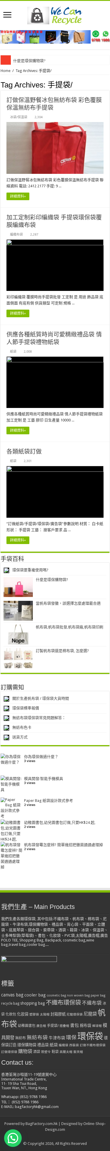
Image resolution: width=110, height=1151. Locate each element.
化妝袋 (22, 1014)
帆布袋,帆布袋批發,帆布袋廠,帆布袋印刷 (69, 627)
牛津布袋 (57, 1037)
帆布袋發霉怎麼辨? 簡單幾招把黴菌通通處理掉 (63, 845)
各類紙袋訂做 (24, 451)
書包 (74, 1025)
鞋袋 (55, 1052)
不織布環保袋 (63, 1002)
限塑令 (46, 1052)
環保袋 (90, 1036)
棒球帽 (97, 1026)
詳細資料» (18, 196)
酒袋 (36, 1052)
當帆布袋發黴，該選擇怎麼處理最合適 (68, 603)
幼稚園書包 (26, 1026)
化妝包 (11, 1014)
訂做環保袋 (9, 1052)
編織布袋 (16, 234)
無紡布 (20, 1038)
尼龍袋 (90, 1014)
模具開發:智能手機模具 (43, 778)
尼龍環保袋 (75, 1014)
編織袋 (63, 1045)
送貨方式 (20, 737)
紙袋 (13, 352)
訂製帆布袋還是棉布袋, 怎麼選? (62, 651)
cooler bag (35, 995)
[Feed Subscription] (107, 82)
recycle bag (10, 1003)
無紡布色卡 (21, 727)
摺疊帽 (64, 1026)
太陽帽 (45, 1014)
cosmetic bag (56, 995)
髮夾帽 (78, 1052)
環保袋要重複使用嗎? (30, 570)
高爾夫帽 (66, 1052)
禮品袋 (43, 1045)
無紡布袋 (37, 1037)
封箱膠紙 (58, 1014)
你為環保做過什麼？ (41, 756)
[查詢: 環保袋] (55, 37)
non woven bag (78, 995)
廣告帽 (41, 1026)
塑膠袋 (34, 1014)
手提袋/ (53, 1026)
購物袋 (25, 1051)
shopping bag (32, 1003)
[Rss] (55, 1136)
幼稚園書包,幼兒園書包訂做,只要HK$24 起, (59, 822)
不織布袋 (92, 1003)
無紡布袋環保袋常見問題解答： (39, 718)
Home (6, 70)
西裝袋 (74, 1045)
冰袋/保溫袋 (18, 117)
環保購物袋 (26, 1045)
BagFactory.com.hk (41, 1123)
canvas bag (12, 995)
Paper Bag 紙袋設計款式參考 (48, 800)
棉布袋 (85, 1025)
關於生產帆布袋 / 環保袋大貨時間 (40, 698)
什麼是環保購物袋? (29, 61)
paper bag (98, 995)
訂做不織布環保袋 (93, 1045)
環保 (71, 1037)
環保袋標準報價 (25, 708)
